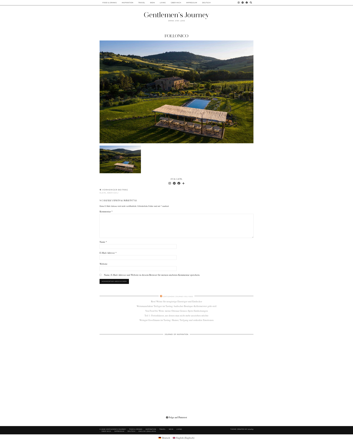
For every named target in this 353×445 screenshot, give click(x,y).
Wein (152, 3)
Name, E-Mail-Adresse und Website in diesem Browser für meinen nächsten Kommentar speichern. (152, 274)
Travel (141, 3)
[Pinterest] (243, 2)
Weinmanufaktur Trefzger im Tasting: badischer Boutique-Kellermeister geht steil (176, 306)
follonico (176, 35)
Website (103, 263)
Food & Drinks (109, 3)
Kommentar (106, 211)
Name (103, 241)
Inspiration (127, 3)
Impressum (191, 3)
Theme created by (241, 429)
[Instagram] (239, 2)
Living (163, 3)
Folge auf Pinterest (177, 417)
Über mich (176, 3)
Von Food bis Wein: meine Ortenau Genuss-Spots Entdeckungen (176, 310)
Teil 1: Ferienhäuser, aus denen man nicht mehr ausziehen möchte (176, 315)
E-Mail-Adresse (108, 252)
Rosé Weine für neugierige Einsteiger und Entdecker (176, 301)
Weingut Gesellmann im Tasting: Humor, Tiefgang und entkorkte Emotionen (176, 320)
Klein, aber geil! (114, 191)
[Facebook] (247, 2)
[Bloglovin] (183, 183)
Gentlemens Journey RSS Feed (178, 296)
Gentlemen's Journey (176, 15)
